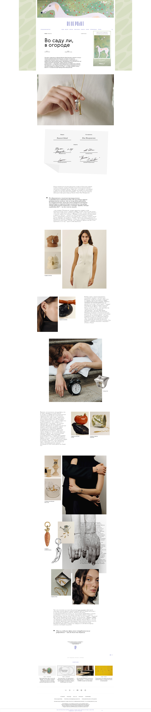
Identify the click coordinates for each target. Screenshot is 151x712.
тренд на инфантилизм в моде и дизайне (95, 301)
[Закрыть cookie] (102, 710)
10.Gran (89, 617)
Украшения (49, 33)
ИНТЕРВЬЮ (82, 657)
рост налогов (81, 610)
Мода (46, 33)
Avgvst (94, 617)
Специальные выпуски (45, 29)
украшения (72, 657)
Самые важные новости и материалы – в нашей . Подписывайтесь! (75, 642)
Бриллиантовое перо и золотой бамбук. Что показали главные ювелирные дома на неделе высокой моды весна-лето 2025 (47, 680)
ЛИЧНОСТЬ (77, 657)
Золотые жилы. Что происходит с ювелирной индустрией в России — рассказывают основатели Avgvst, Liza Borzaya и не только (66, 680)
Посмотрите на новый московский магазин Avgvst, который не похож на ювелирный (103, 679)
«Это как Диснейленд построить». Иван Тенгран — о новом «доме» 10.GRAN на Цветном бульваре (85, 679)
